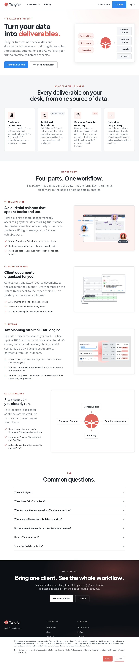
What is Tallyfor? (23, 492)
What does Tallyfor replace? (29, 501)
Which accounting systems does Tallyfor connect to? (42, 510)
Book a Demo (103, 4)
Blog (48, 632)
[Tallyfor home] (12, 5)
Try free (119, 4)
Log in (132, 4)
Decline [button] (119, 659)
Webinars (50, 636)
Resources (32, 4)
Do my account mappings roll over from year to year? (42, 528)
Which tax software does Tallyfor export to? (38, 519)
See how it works (45, 64)
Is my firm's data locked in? (28, 546)
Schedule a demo (16, 64)
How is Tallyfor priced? (26, 537)
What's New (51, 627)
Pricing (47, 4)
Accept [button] (107, 659)
